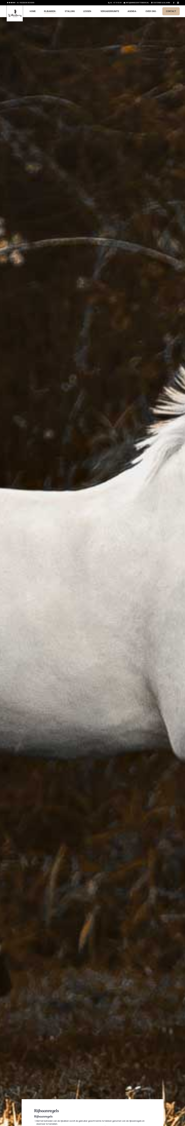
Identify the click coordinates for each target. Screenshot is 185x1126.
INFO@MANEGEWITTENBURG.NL (137, 3)
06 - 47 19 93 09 (116, 3)
